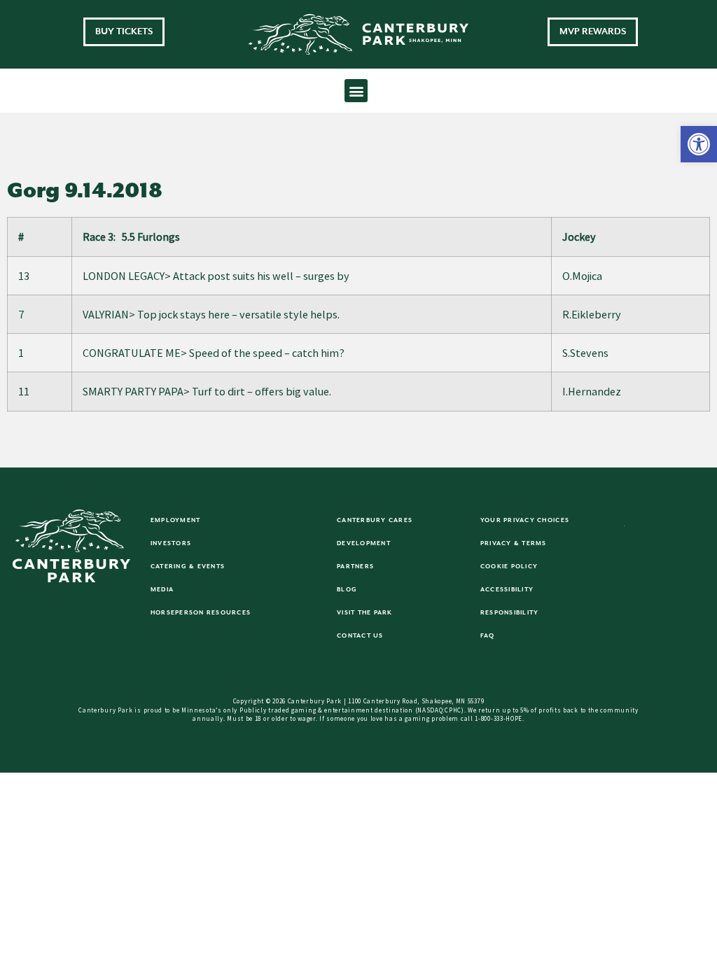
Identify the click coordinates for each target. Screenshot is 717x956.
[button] (699, 144)
